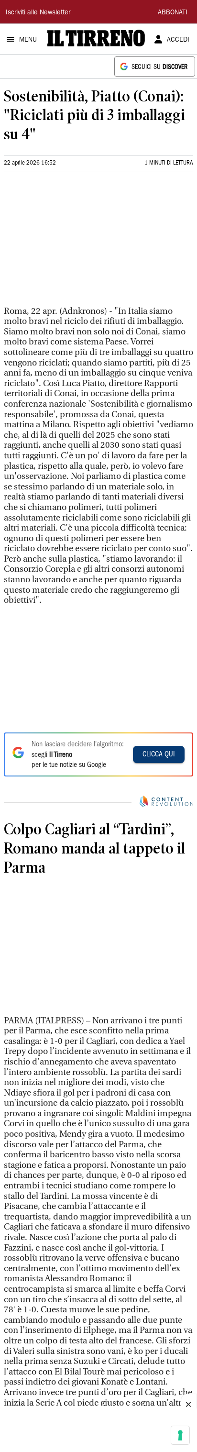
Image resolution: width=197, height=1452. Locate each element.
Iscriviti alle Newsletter (38, 13)
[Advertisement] (75, 242)
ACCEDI (178, 40)
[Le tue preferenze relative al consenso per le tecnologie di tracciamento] (180, 1435)
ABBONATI (172, 13)
